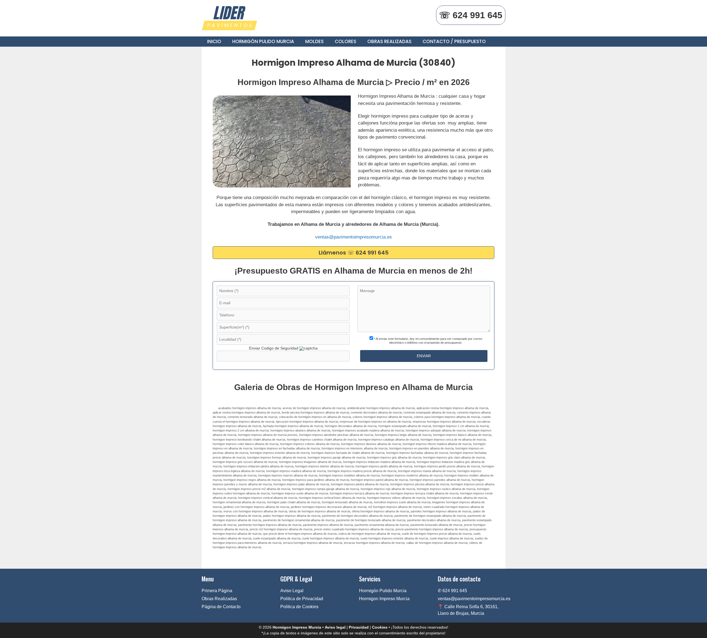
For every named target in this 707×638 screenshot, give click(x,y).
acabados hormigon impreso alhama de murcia (249, 408)
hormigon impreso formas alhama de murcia (276, 457)
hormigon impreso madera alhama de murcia (296, 471)
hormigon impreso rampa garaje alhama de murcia (325, 489)
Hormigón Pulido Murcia (263, 41)
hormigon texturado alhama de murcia (347, 502)
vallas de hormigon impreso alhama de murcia (437, 542)
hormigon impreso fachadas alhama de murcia (417, 452)
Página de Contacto (221, 606)
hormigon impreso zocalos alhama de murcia (457, 497)
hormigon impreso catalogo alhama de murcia (388, 439)
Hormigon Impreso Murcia (384, 598)
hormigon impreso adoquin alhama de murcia (436, 430)
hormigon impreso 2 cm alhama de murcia (241, 430)
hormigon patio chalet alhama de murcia (293, 502)
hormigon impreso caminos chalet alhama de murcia (322, 439)
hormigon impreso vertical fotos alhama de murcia (332, 497)
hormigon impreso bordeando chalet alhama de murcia (249, 439)
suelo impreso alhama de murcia (451, 538)
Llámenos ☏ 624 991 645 (354, 252)
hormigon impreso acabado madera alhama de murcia (368, 430)
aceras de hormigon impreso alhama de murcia (314, 408)
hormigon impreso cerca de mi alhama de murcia (453, 439)
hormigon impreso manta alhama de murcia (427, 471)
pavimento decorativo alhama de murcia (433, 520)
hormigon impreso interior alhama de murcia (324, 466)
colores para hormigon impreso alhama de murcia (447, 417)
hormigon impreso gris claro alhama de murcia (454, 457)
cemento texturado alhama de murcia (252, 417)
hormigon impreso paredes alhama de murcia (440, 479)
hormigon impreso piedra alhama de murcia (360, 484)
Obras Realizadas (389, 41)
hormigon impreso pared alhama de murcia (379, 479)
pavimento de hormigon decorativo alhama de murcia (357, 515)
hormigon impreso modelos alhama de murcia (349, 475)
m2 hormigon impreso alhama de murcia (395, 507)
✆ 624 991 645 (452, 590)
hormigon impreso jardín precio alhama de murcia (447, 466)
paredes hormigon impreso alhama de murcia (441, 511)
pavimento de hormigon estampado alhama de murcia (430, 515)
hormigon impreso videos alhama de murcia (396, 497)
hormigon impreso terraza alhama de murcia (359, 493)
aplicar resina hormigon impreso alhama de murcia (246, 412)
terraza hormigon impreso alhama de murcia (312, 542)
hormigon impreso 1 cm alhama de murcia (461, 426)
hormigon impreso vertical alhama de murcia (267, 497)
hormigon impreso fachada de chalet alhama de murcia (347, 452)
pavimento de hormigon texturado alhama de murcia (370, 520)
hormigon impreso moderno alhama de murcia (412, 475)
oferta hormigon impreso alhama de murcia (380, 511)
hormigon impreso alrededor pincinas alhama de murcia (336, 434)
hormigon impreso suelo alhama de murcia (299, 493)
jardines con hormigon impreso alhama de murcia (256, 507)
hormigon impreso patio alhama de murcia (301, 484)
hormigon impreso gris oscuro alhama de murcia (245, 462)
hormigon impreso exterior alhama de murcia (280, 452)
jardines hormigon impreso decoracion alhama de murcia (328, 507)
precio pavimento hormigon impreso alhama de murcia (431, 529)
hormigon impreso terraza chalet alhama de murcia (424, 493)
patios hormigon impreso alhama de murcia (291, 515)
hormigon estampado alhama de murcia (404, 426)
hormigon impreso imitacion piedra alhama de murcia (258, 466)
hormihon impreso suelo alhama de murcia (402, 502)
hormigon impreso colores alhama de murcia (309, 444)
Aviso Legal (292, 590)
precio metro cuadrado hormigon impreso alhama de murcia (354, 529)
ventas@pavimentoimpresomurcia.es (353, 237)
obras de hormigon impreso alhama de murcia (319, 511)
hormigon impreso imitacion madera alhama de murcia (379, 462)
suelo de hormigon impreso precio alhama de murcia (437, 533)
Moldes (314, 41)
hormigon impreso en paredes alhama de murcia (421, 448)
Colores (345, 41)
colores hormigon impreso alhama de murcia (382, 417)
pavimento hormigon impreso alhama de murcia (269, 524)
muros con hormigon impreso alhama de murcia (255, 511)
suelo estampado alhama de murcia (276, 538)
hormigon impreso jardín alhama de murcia (383, 466)
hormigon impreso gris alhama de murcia (394, 457)
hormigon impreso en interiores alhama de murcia (354, 448)
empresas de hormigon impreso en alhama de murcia (375, 421)
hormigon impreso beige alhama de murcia (403, 434)
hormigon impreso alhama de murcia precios (267, 434)
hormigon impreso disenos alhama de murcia (371, 444)
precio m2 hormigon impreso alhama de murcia (281, 529)
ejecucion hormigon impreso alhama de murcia (307, 421)
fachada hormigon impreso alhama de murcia (293, 426)
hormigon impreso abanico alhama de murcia (300, 430)
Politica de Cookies (299, 606)
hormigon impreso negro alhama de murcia (252, 479)
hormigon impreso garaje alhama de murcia (336, 457)
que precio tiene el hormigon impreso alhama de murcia (300, 533)
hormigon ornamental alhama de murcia (239, 502)
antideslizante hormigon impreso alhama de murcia (381, 408)
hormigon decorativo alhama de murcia (351, 426)
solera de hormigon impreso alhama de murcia (369, 533)
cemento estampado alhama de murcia (429, 412)
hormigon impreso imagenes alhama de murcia (310, 462)
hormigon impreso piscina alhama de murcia (419, 484)
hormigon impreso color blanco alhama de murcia (245, 444)
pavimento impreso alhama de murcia (328, 524)
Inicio (214, 41)
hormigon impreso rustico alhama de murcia (446, 489)
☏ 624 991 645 (470, 15)
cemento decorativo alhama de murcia (376, 412)
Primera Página (217, 590)
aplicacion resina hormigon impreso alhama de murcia (452, 408)
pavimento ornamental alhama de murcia (382, 524)
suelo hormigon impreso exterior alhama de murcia (394, 538)
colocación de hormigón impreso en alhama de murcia (315, 417)
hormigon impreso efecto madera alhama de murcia (437, 444)
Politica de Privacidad (301, 598)
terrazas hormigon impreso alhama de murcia (374, 542)
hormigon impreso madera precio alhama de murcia (362, 471)
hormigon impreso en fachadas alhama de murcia (287, 448)
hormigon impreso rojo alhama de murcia (388, 489)
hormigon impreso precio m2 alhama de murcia (259, 489)
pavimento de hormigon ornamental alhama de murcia (298, 520)
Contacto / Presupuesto (454, 41)
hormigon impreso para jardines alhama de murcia (315, 479)
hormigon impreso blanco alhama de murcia (462, 434)
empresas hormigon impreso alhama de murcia (444, 421)
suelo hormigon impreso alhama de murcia (330, 538)
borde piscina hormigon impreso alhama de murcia (315, 412)
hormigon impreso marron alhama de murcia (287, 475)
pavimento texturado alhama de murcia (436, 524)
